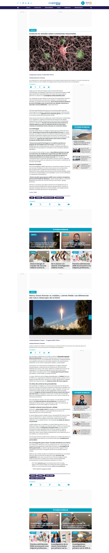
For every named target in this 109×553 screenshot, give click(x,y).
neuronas (59, 198)
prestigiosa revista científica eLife (54, 95)
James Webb (49, 475)
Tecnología (37, 7)
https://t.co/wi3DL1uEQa (58, 466)
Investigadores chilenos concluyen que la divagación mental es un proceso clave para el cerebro (86, 166)
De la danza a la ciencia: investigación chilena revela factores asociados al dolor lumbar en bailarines (60, 266)
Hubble (40, 475)
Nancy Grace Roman (51, 376)
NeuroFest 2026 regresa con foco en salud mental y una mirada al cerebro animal (86, 150)
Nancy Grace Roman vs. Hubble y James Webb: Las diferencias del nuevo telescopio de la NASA (44, 245)
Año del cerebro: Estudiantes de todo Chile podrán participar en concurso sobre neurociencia (86, 158)
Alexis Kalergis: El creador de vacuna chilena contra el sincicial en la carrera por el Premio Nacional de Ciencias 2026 (39, 266)
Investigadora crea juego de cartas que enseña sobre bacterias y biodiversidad (76, 245)
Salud (58, 7)
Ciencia (28, 7)
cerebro (38, 198)
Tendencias (67, 7)
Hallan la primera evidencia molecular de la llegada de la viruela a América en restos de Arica (82, 143)
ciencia (33, 475)
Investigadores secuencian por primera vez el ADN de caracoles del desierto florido (81, 546)
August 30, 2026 (46, 469)
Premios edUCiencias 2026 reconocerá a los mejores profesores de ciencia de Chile (81, 266)
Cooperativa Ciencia (35, 75)
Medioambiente (49, 7)
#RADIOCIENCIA (79, 7)
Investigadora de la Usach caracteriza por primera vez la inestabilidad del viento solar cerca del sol (85, 431)
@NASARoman (41, 463)
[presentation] (30, 317)
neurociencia (48, 198)
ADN (31, 198)
